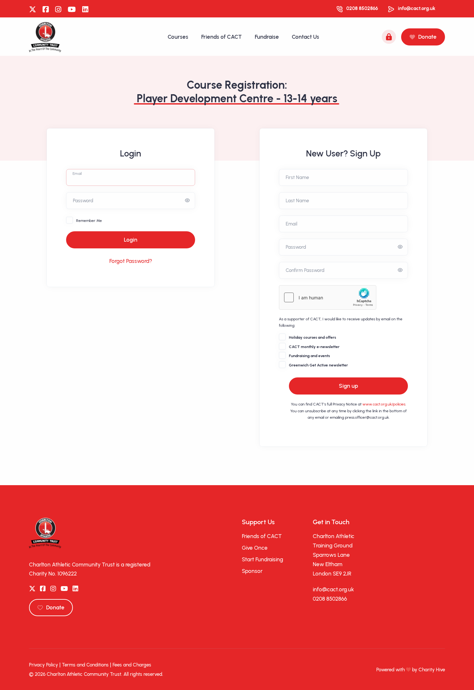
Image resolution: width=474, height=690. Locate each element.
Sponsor (252, 571)
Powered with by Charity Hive (410, 670)
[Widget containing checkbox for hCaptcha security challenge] (327, 297)
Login (130, 239)
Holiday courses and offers (312, 337)
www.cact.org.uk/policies (383, 404)
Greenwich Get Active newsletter (318, 365)
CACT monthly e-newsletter (314, 347)
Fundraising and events (309, 356)
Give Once (255, 548)
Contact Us (305, 37)
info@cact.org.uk (416, 8)
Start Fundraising (262, 559)
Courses (178, 37)
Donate (427, 37)
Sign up (348, 386)
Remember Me (89, 220)
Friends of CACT (221, 37)
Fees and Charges (132, 665)
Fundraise (267, 37)
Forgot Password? (130, 261)
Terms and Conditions (85, 665)
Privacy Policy (43, 665)
